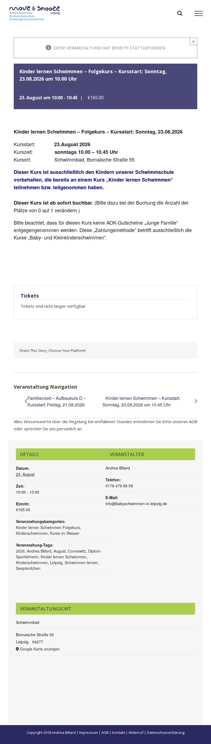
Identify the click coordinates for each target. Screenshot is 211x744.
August (60, 551)
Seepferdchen (28, 568)
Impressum (88, 732)
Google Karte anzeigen (40, 649)
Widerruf (136, 732)
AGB (193, 421)
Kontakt (118, 732)
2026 (20, 551)
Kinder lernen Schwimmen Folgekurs (48, 527)
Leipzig (56, 562)
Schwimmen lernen (81, 562)
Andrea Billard (39, 551)
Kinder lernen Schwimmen (63, 556)
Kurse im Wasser (64, 533)
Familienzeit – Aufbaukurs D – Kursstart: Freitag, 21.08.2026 (56, 401)
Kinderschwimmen (32, 533)
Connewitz (77, 551)
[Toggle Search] (179, 13)
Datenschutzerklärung (165, 732)
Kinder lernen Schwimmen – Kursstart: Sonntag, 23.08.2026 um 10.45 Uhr (141, 401)
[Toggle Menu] (198, 13)
